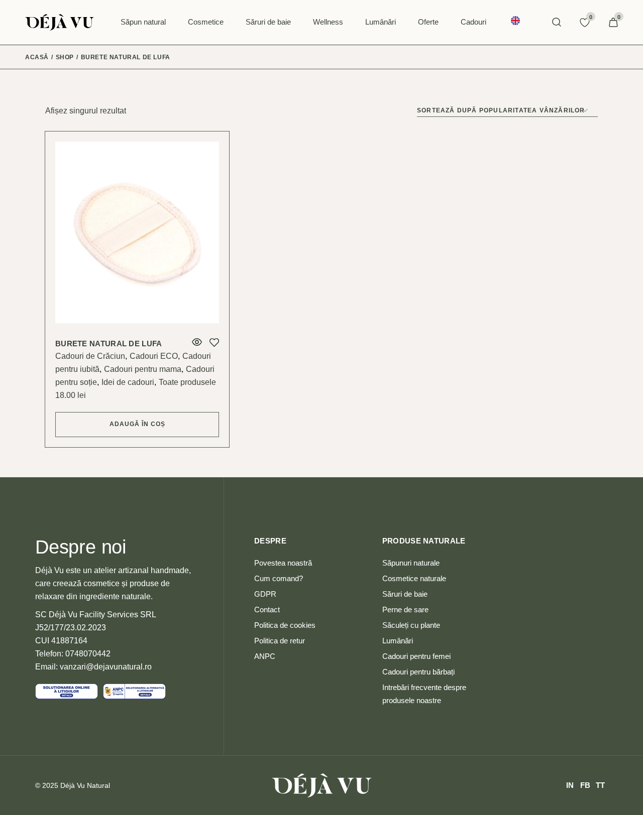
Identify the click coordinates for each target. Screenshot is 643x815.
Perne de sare (405, 609)
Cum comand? (278, 578)
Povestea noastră (283, 563)
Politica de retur (279, 640)
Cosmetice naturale (414, 578)
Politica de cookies (284, 625)
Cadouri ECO (154, 356)
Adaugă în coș (137, 424)
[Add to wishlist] (214, 342)
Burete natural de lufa (108, 343)
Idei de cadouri (127, 382)
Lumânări (397, 640)
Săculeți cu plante (411, 625)
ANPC (264, 656)
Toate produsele (187, 382)
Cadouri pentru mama (142, 369)
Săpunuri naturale (411, 563)
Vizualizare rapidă (197, 342)
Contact (267, 609)
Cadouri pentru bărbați (418, 671)
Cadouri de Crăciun (90, 356)
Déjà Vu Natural (85, 785)
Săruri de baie (404, 594)
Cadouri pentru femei (416, 656)
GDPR (265, 594)
